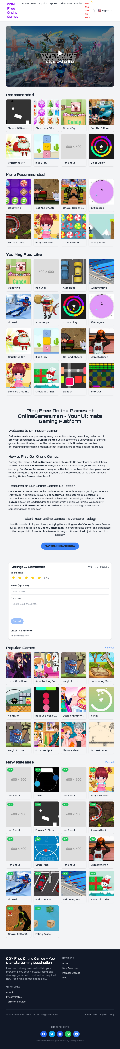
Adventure (66, 3)
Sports (53, 3)
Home (25, 3)
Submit (17, 621)
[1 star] (13, 578)
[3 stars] (26, 578)
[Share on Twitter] (52, 1034)
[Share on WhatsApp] (68, 1034)
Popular (42, 3)
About (9, 992)
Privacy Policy (14, 997)
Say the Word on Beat (88, 10)
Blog (64, 977)
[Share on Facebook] (43, 1034)
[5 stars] (39, 578)
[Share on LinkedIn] (60, 1034)
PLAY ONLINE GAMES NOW (60, 546)
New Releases (70, 968)
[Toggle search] (93, 10)
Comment (16, 598)
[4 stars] (32, 578)
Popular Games (71, 973)
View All (109, 647)
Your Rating (17, 572)
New (33, 3)
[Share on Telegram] (76, 1034)
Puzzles (78, 3)
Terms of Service (16, 1001)
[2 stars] (20, 578)
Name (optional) (20, 585)
